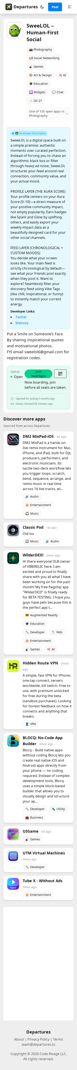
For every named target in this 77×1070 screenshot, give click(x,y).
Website (21, 323)
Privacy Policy (38, 1039)
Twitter (21, 317)
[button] (42, 7)
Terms (58, 1039)
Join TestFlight (38, 373)
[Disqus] (38, 963)
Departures (25, 7)
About (19, 1039)
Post (55, 7)
